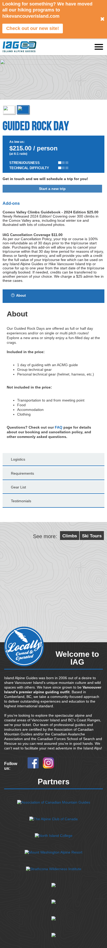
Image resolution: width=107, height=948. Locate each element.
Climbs (69, 535)
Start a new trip (52, 189)
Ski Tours (92, 535)
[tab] (53, 296)
